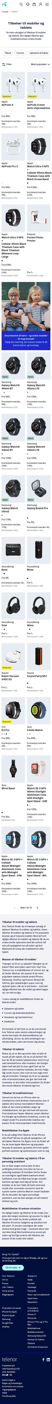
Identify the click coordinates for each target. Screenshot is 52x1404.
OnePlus (5, 1327)
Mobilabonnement (36, 1332)
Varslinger (32, 1287)
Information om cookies (12, 1387)
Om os (5, 1280)
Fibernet (31, 1343)
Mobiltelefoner (34, 1328)
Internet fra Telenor (36, 1340)
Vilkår (4, 1393)
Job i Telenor (7, 1287)
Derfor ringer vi (8, 1380)
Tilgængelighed (9, 1390)
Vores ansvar (8, 1291)
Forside (5, 12)
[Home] (4, 4)
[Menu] (47, 4)
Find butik (32, 1291)
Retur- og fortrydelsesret (39, 1295)
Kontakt (31, 1284)
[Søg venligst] (21, 4)
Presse (5, 1284)
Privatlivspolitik (9, 1396)
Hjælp (30, 1280)
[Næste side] (37, 908)
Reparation (32, 1302)
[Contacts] (28, 4)
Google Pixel (7, 1323)
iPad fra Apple (8, 1316)
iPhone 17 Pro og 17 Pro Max (38, 1323)
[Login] (40, 4)
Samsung (6, 1319)
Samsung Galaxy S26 (37, 1336)
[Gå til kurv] (34, 4)
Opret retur (32, 1298)
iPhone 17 (32, 1315)
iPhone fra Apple (9, 1312)
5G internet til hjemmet (38, 1347)
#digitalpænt (8, 1295)
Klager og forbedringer (12, 1383)
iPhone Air (32, 1318)
